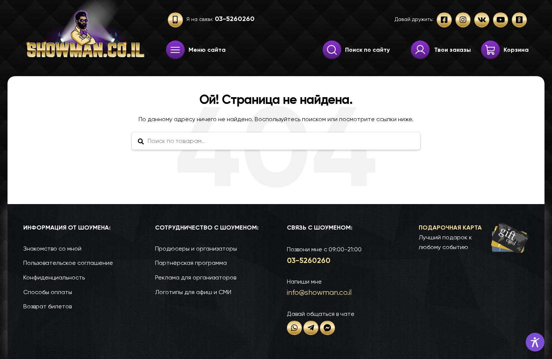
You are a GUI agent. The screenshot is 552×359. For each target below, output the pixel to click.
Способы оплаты (47, 292)
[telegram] (310, 328)
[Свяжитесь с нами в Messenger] (327, 328)
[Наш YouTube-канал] (500, 20)
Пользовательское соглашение (68, 262)
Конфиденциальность (54, 277)
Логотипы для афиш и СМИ (193, 292)
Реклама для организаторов (195, 277)
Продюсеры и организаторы (196, 248)
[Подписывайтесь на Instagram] (463, 20)
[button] (474, 237)
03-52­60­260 (308, 260)
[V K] (481, 20)
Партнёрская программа (191, 262)
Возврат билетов (47, 306)
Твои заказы (452, 49)
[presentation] (175, 50)
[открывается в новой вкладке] (294, 328)
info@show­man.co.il (319, 292)
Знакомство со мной (52, 248)
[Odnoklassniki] (519, 20)
